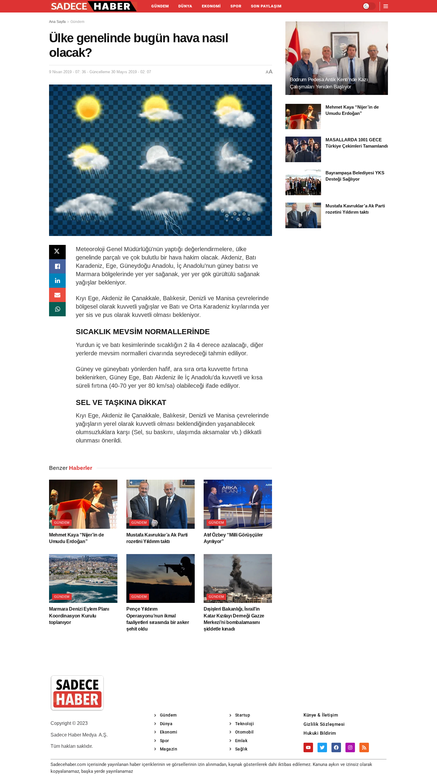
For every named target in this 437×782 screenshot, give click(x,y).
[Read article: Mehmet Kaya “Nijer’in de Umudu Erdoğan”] (83, 504)
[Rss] (364, 747)
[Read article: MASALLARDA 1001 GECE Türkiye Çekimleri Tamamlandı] (303, 149)
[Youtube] (308, 747)
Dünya (185, 6)
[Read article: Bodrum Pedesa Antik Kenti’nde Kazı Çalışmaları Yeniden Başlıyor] (336, 58)
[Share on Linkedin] (57, 280)
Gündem (160, 6)
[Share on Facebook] (57, 266)
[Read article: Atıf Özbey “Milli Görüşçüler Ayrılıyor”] (238, 504)
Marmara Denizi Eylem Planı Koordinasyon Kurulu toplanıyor (79, 615)
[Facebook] (336, 747)
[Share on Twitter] (57, 252)
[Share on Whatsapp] (57, 309)
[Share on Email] (57, 295)
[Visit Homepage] (93, 6)
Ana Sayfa (57, 22)
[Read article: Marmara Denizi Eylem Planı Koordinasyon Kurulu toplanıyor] (83, 578)
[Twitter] (322, 747)
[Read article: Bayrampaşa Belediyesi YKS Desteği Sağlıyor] (303, 182)
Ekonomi (211, 6)
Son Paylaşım (266, 6)
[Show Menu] (385, 6)
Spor (235, 6)
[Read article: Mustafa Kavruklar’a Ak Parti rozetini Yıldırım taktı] (160, 504)
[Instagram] (350, 747)
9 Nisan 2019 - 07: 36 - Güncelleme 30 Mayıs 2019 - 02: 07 (100, 72)
